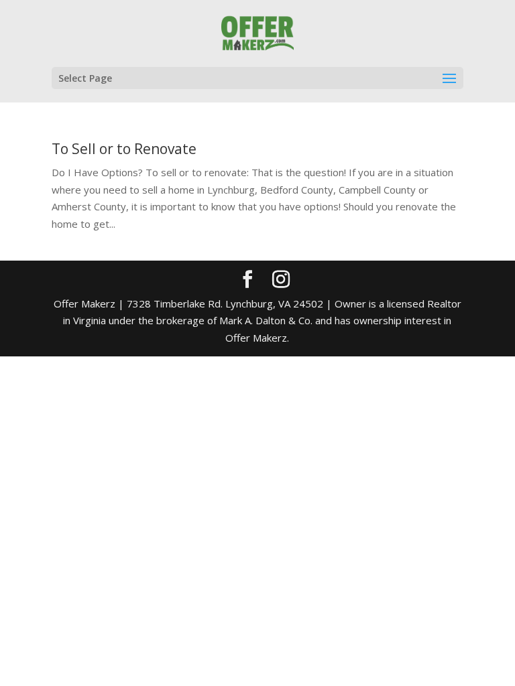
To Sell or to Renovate (124, 148)
